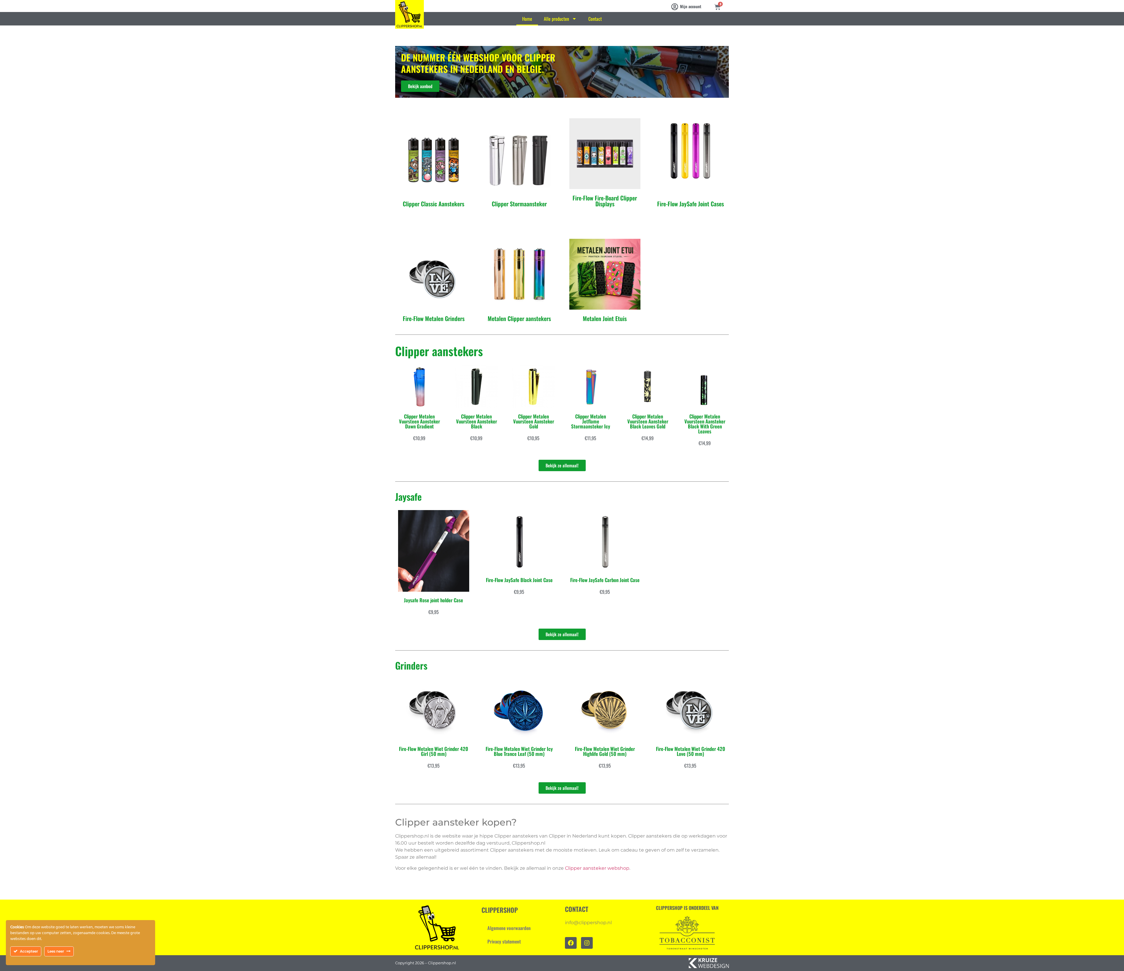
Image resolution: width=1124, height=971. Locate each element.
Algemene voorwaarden (509, 927)
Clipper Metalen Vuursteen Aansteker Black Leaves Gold (647, 421)
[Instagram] (587, 943)
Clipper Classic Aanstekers (433, 203)
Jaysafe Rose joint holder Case (433, 600)
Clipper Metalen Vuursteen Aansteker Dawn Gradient (419, 421)
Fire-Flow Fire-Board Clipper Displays (605, 200)
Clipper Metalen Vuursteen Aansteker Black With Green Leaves (704, 424)
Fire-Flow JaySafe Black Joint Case (519, 580)
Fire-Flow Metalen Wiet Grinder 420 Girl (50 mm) (433, 751)
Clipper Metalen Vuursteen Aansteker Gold (533, 421)
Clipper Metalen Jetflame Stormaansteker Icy (590, 421)
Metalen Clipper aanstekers (519, 318)
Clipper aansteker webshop (597, 868)
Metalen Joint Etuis (605, 318)
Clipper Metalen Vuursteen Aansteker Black (476, 421)
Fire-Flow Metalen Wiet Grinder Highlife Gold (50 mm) (605, 751)
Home (527, 18)
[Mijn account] (674, 6)
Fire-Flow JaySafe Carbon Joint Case (605, 580)
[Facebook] (571, 943)
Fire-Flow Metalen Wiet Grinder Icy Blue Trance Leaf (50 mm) (519, 751)
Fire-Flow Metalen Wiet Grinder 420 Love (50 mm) (690, 751)
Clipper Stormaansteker (519, 203)
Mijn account (690, 6)
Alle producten (556, 18)
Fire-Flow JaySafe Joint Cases (690, 203)
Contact (595, 18)
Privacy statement (504, 941)
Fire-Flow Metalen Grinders (434, 318)
